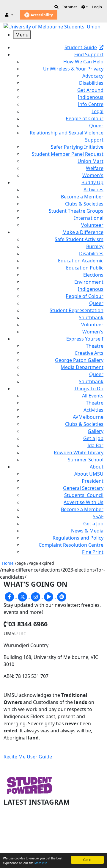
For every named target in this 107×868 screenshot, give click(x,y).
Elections (93, 275)
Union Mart (90, 161)
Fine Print (92, 552)
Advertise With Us (83, 502)
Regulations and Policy (78, 538)
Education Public (84, 267)
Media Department (82, 367)
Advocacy (92, 76)
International (88, 218)
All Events (92, 395)
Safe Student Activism (79, 239)
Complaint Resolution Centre (71, 545)
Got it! (87, 859)
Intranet (69, 6)
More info (40, 863)
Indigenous (90, 97)
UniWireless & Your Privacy (73, 68)
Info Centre (90, 104)
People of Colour (84, 118)
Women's (92, 175)
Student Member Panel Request (67, 154)
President (92, 481)
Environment (88, 282)
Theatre (94, 346)
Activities (93, 189)
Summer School (85, 459)
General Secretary (83, 488)
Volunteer (92, 225)
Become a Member (82, 196)
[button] (84, 7)
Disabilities (91, 83)
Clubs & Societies (84, 203)
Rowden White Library (78, 452)
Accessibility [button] (41, 14)
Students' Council (83, 495)
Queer (96, 125)
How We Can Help (83, 61)
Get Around (90, 90)
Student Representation (76, 310)
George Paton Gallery (79, 360)
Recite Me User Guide (28, 756)
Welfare (94, 168)
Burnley (94, 246)
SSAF (98, 516)
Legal (97, 111)
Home (8, 563)
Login (97, 6)
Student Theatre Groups (76, 211)
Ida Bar (95, 445)
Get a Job (93, 438)
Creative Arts (89, 353)
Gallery (95, 431)
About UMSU (88, 474)
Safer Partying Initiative (77, 147)
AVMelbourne (88, 417)
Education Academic (80, 260)
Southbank (91, 317)
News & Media (87, 530)
